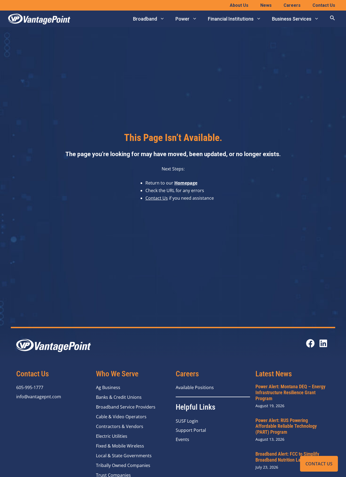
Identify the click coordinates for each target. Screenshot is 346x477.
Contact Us (318, 464)
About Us (239, 5)
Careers (292, 5)
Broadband (145, 19)
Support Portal (191, 430)
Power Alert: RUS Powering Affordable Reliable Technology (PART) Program (286, 426)
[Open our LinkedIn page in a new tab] (323, 343)
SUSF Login (187, 421)
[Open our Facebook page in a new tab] (310, 343)
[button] (332, 19)
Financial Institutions (231, 19)
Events (182, 439)
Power (182, 19)
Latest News (273, 373)
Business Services (291, 19)
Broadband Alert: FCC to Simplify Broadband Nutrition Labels (287, 457)
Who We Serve (117, 373)
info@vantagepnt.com (38, 397)
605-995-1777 (29, 387)
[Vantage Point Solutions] (39, 19)
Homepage (185, 183)
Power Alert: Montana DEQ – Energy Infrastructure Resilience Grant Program (290, 392)
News (266, 5)
